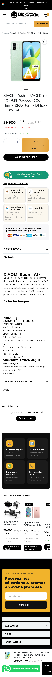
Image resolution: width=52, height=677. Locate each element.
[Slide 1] (25, 8)
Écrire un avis (26, 418)
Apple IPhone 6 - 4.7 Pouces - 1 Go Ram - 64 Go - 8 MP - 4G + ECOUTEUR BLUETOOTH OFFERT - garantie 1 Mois (32, 523)
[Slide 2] (26, 8)
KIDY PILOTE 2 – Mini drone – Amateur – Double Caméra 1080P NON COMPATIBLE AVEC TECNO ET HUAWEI (11, 523)
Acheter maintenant (26, 157)
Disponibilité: (10, 133)
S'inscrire (26, 604)
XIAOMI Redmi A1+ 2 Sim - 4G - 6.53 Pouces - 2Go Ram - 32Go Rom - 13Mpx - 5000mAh (25, 103)
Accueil (5, 33)
